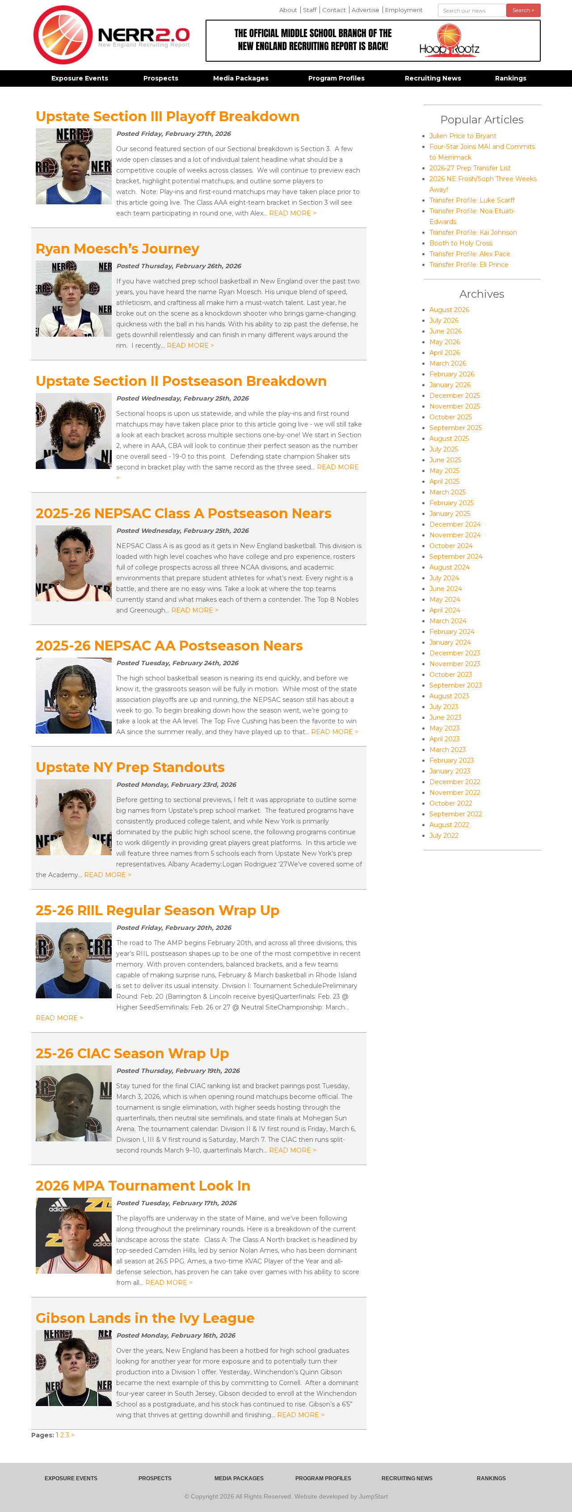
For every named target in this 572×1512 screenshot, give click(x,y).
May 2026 (444, 342)
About (288, 9)
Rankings (510, 78)
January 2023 (450, 771)
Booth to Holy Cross (460, 243)
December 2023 (454, 653)
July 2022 (443, 836)
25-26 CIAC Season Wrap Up (132, 1053)
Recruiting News (433, 78)
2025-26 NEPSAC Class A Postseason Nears (184, 513)
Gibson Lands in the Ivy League (145, 1318)
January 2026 (450, 385)
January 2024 (450, 642)
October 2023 (450, 675)
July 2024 (444, 578)
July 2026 (443, 321)
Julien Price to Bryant (462, 136)
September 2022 (455, 814)
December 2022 (454, 782)
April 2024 (444, 610)
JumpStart (373, 1496)
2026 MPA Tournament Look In (143, 1186)
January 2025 (449, 514)
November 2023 (454, 664)
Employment (404, 9)
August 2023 (449, 696)
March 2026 (447, 363)
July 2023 (443, 707)
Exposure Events (79, 78)
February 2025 (451, 503)
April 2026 (444, 353)
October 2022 (450, 803)
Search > (523, 10)
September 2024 (456, 557)
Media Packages (241, 78)
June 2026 (445, 331)
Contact (334, 9)
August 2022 (449, 825)
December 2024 (455, 524)
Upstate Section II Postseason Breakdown (181, 381)
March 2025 (447, 492)
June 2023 (445, 718)
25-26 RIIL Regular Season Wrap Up (158, 910)
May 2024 (444, 600)
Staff (309, 9)
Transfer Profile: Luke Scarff (472, 200)
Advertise (365, 9)
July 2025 (443, 449)
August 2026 (449, 310)
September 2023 (455, 685)
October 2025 (450, 417)
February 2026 (451, 374)
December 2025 (454, 396)
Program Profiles (336, 78)
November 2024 (455, 535)
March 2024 (448, 621)
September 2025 (455, 428)
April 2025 (444, 481)
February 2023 (451, 760)
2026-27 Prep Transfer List (470, 168)
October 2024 (451, 546)
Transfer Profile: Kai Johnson (473, 232)
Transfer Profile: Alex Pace (469, 254)
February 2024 (452, 632)
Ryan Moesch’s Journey (117, 249)
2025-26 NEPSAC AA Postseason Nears (169, 646)
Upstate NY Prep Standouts (130, 767)
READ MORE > (292, 213)
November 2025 (454, 406)
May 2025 (444, 471)
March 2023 (447, 750)
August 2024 (449, 567)
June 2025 (445, 460)
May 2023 (444, 728)
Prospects (160, 78)
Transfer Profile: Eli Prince (469, 265)
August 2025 (449, 439)
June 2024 (445, 589)
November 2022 (454, 793)
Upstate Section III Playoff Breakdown (168, 116)
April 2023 (444, 739)
